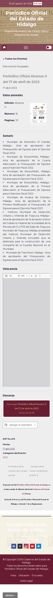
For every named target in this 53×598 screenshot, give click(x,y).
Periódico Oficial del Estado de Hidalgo (26, 18)
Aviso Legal (26, 580)
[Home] (4, 47)
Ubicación (24, 575)
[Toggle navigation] (26, 47)
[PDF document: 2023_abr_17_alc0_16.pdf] (26, 330)
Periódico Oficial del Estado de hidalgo (32, 485)
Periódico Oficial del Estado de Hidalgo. (27, 569)
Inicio (13, 575)
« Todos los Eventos (15, 58)
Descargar (26, 408)
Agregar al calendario (20, 425)
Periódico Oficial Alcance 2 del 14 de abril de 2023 (17, 470)
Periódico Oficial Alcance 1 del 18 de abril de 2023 (38, 470)
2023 (5, 457)
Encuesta (37, 575)
